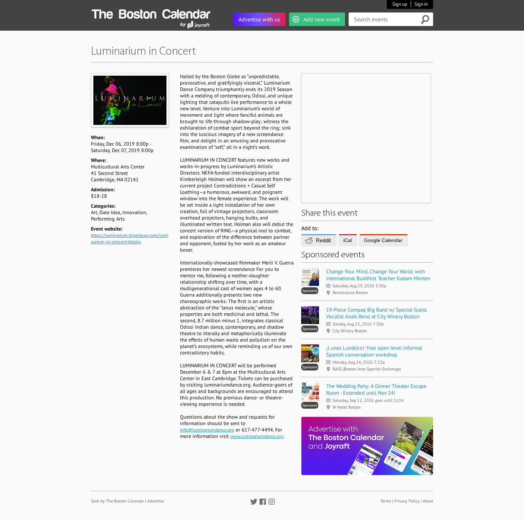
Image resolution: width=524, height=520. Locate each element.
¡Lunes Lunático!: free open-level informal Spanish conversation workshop (374, 351)
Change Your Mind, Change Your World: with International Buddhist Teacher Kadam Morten (378, 275)
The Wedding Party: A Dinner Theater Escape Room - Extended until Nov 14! (376, 389)
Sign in (421, 4)
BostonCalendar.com (151, 13)
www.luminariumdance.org (256, 436)
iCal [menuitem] (347, 240)
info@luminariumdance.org (207, 430)
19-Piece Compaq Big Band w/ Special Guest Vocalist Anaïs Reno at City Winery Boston (376, 313)
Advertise (155, 501)
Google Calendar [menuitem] (383, 240)
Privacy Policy (407, 501)
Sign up (399, 4)
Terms (385, 501)
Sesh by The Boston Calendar (117, 501)
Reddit (323, 240)
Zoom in (129, 100)
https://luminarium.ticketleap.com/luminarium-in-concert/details (129, 238)
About (428, 501)
